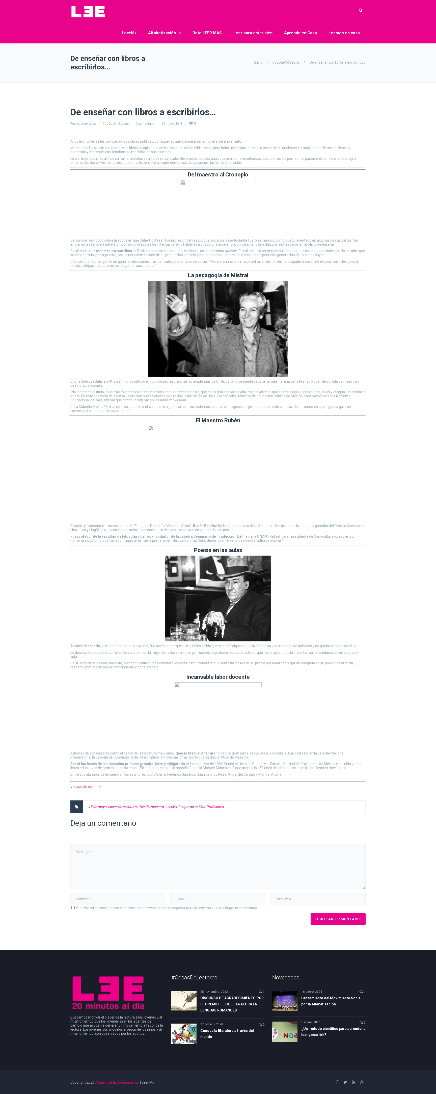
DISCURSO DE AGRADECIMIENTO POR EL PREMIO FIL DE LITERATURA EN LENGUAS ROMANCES (232, 1004)
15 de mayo (97, 807)
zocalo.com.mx (88, 787)
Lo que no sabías (191, 807)
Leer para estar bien (252, 33)
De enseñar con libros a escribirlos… (143, 112)
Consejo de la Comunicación (117, 1082)
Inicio (258, 62)
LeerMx (129, 33)
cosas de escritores (123, 807)
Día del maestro (152, 807)
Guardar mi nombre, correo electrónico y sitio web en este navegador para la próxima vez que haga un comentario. (167, 908)
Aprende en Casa (300, 33)
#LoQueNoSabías (286, 62)
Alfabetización (162, 33)
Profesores (215, 807)
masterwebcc (86, 123)
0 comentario (145, 123)
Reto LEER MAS (207, 33)
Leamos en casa (344, 33)
